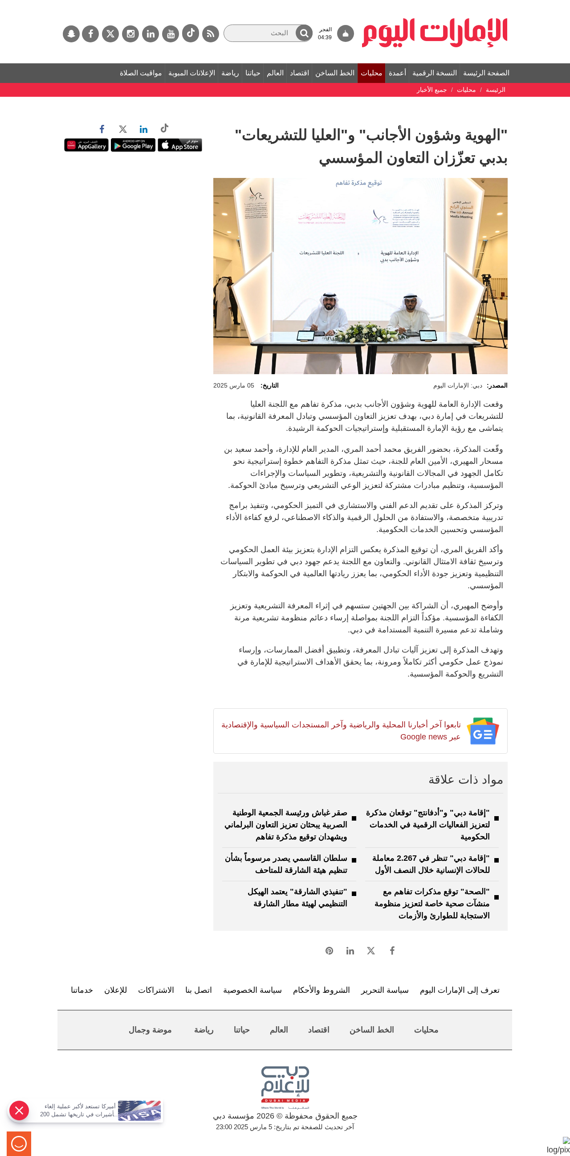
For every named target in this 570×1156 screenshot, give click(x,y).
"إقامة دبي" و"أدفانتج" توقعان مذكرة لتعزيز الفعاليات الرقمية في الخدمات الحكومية (428, 824)
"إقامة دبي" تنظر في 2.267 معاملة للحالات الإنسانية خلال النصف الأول (431, 864)
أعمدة (397, 73)
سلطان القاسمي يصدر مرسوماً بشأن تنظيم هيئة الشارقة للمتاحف (286, 864)
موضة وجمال (150, 1029)
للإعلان (115, 990)
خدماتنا (82, 990)
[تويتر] (110, 33)
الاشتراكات (156, 990)
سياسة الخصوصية (252, 990)
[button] (304, 33)
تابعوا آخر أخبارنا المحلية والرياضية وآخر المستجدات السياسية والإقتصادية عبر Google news (340, 730)
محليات (372, 73)
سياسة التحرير (385, 990)
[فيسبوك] (90, 33)
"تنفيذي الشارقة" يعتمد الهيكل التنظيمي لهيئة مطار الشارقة (297, 897)
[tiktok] (190, 33)
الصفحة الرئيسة (486, 73)
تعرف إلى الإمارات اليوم (460, 990)
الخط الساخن (334, 73)
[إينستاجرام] (130, 33)
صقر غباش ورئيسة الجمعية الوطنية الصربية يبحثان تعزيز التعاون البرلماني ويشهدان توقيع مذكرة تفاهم (285, 824)
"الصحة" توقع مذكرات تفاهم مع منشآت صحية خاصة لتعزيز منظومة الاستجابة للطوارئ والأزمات (432, 903)
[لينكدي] (150, 33)
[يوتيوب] (170, 33)
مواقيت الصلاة (141, 73)
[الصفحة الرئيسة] (435, 4)
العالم (275, 73)
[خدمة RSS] (210, 33)
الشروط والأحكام (321, 990)
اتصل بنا (198, 990)
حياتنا (253, 73)
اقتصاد (299, 73)
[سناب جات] (71, 33)
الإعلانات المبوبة (191, 73)
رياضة (230, 73)
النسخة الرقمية (434, 73)
